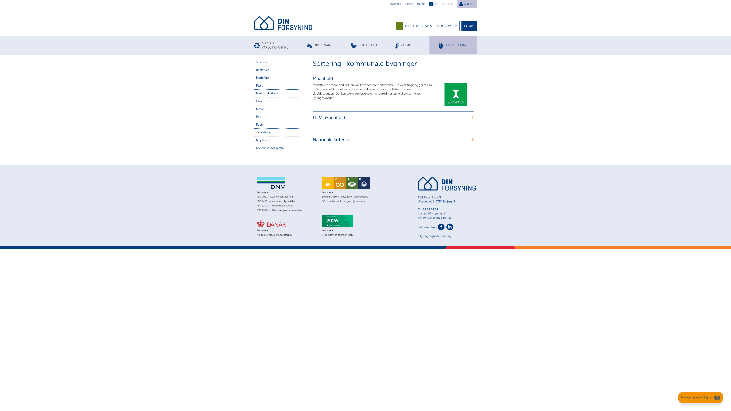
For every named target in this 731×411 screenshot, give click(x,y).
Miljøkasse (263, 140)
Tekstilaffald (264, 132)
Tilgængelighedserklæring (435, 236)
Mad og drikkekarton (270, 93)
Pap (258, 116)
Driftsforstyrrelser (419, 26)
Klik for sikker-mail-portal (434, 217)
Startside (262, 62)
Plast (259, 85)
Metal (260, 109)
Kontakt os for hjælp (270, 148)
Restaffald (262, 70)
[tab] (280, 45)
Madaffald (262, 77)
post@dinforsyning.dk (432, 213)
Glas (259, 101)
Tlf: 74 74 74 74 (428, 209)
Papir (259, 124)
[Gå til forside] (283, 23)
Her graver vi (447, 26)
